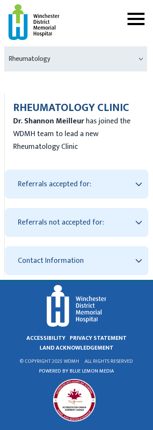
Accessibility (45, 338)
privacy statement (98, 338)
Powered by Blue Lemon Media (76, 371)
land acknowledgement (76, 348)
